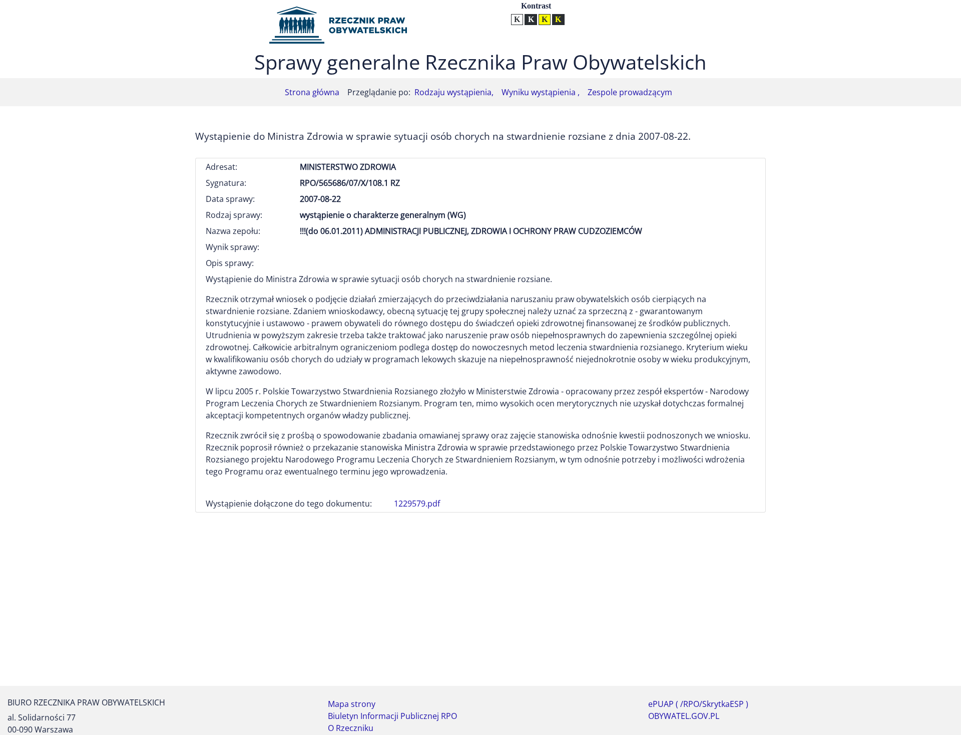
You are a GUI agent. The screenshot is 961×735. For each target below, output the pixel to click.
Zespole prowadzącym (630, 92)
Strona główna (312, 92)
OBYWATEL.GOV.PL (683, 715)
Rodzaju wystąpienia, (454, 92)
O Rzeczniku (350, 727)
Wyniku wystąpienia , (541, 92)
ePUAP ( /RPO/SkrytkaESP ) (698, 703)
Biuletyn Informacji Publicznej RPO (392, 715)
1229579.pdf (417, 503)
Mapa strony (351, 703)
